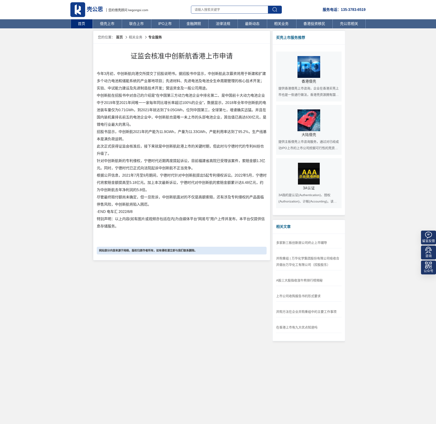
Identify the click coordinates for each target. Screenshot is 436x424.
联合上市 (136, 24)
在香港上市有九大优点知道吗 (296, 327)
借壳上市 (107, 24)
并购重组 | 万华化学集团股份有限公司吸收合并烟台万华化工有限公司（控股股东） (307, 261)
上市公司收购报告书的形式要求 (298, 296)
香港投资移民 (314, 24)
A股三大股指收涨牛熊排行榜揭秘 (299, 280)
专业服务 (155, 37)
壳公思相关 (349, 24)
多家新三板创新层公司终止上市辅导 (301, 242)
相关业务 (281, 24)
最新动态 (252, 24)
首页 (81, 24)
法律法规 (223, 24)
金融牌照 (193, 24)
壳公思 (95, 9)
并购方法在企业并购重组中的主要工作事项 (306, 311)
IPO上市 (165, 24)
